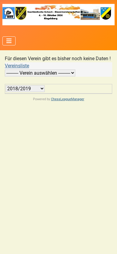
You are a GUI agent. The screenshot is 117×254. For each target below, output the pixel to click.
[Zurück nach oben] (106, 243)
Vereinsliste (17, 66)
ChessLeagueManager (67, 99)
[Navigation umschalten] (9, 40)
